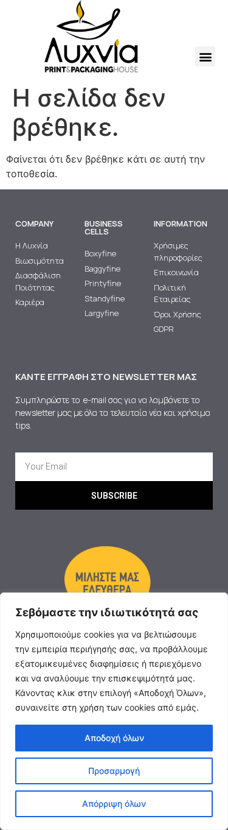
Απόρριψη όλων (114, 803)
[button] (205, 56)
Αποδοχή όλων (114, 738)
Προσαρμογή (114, 770)
